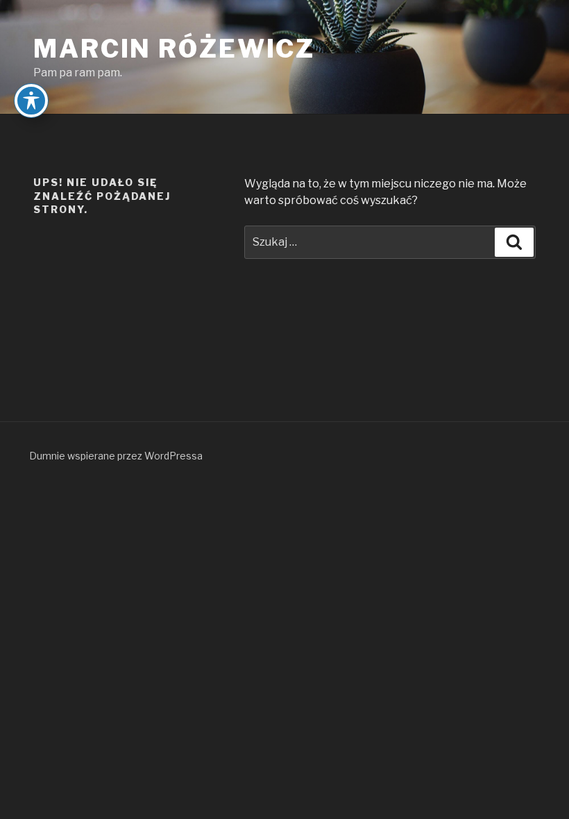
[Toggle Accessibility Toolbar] (31, 100)
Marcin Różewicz (174, 48)
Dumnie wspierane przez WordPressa (116, 456)
